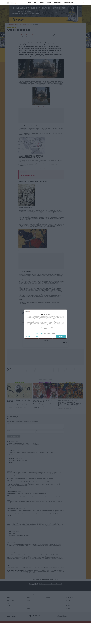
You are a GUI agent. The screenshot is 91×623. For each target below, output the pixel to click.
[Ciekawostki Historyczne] (12, 2)
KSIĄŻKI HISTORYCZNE (69, 2)
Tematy (29, 2)
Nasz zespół (57, 2)
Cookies (42, 333)
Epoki (35, 2)
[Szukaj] (83, 2)
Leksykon (49, 2)
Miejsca (42, 2)
